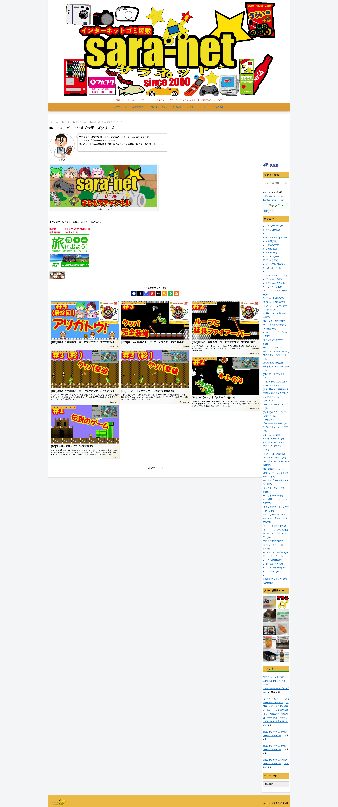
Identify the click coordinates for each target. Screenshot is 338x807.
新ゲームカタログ (277, 283)
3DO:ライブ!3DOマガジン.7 (274, 448)
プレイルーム (274, 286)
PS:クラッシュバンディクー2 (275, 334)
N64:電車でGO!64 (273, 495)
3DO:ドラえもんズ (273, 442)
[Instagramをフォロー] (146, 293)
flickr (281, 199)
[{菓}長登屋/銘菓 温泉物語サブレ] (269, 602)
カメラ (271, 252)
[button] (286, 183)
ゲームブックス (275, 563)
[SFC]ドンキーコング (274, 400)
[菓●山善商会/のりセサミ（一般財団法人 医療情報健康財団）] (282, 615)
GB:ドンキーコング (274, 320)
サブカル (272, 245)
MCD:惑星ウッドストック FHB (275, 501)
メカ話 (271, 241)
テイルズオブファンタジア (275, 429)
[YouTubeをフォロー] (152, 293)
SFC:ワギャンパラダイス (274, 357)
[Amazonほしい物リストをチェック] (164, 293)
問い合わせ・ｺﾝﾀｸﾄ (274, 196)
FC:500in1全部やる (274, 301)
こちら (86, 221)
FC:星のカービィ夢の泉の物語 (275, 315)
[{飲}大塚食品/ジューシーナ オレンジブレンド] (269, 642)
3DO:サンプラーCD (273, 438)
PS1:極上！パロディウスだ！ (274, 535)
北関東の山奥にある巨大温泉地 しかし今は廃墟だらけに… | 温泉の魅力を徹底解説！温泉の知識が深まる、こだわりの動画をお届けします (275, 714)
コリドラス (273, 571)
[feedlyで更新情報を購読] (170, 293)
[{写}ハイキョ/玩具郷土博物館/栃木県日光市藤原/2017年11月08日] (269, 615)
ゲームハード (274, 279)
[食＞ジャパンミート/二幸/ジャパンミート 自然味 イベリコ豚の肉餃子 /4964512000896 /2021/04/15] (269, 628)
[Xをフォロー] (140, 293)
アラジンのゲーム (272, 419)
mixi (274, 199)
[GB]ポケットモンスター (275, 376)
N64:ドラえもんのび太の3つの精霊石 (275, 326)
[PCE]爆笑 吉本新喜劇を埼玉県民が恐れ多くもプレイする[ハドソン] (275, 393)
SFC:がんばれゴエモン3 (273, 341)
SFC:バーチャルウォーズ (276, 351)
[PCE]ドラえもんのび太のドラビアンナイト (275, 383)
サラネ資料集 (274, 560)
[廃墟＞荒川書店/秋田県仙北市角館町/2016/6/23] (282, 642)
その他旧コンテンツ (275, 579)
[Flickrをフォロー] (158, 293)
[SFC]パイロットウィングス (275, 406)
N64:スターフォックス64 (273, 489)
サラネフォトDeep (275, 237)
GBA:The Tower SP (274, 457)
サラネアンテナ (274, 226)
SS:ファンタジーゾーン (275, 552)
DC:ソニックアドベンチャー (275, 292)
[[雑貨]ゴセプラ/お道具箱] (269, 655)
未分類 (268, 582)
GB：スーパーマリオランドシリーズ (276, 474)
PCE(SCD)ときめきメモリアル (275, 520)
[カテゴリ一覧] (282, 602)
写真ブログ (274, 229)
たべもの (273, 256)
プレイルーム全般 (273, 434)
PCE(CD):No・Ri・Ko (274, 514)
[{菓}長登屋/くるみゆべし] (282, 628)
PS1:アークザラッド (274, 525)
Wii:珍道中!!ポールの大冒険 (276, 368)
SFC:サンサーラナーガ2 (275, 347)
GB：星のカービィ (273, 468)
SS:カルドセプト (273, 556)
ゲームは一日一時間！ (275, 423)
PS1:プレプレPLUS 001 (275, 529)
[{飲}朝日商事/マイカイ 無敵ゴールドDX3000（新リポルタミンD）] (282, 655)
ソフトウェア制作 (276, 567)
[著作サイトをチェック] (134, 293)
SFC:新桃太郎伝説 (273, 362)
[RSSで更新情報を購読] (176, 293)
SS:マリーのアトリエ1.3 (273, 546)
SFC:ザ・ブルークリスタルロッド (275, 482)
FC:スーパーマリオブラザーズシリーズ (275, 307)
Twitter (266, 199)
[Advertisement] (282, 143)
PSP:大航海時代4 (273, 541)
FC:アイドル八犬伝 (274, 453)
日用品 (271, 248)
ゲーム (272, 260)
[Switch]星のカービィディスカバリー (275, 414)
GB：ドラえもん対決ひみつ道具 (276, 463)
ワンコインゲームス (275, 275)
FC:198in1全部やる (273, 298)
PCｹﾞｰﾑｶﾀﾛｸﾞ (274, 267)
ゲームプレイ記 (275, 264)
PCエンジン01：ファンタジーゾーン (276, 508)
